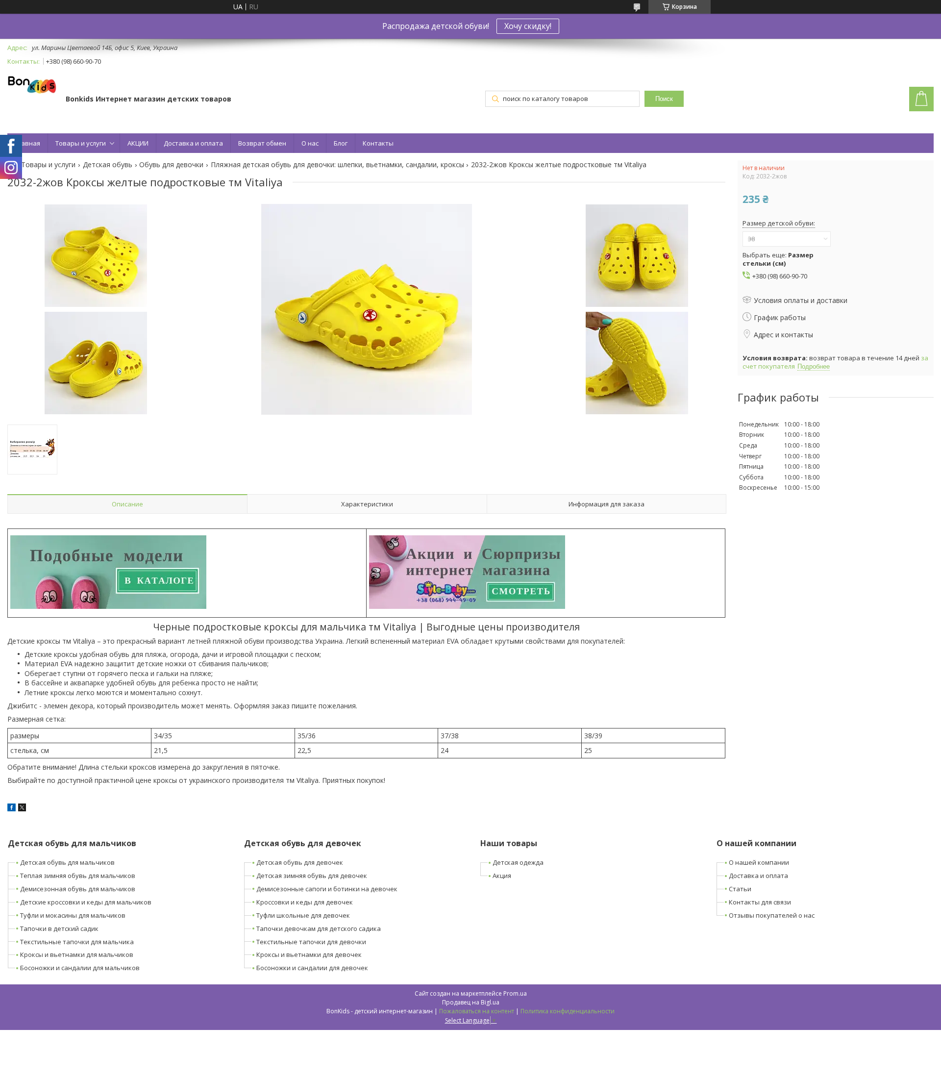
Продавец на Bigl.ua (470, 1002)
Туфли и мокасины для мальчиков (72, 915)
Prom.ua (515, 993)
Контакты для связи (760, 902)
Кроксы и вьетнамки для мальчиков (76, 954)
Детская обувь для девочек (299, 862)
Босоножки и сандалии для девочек (312, 967)
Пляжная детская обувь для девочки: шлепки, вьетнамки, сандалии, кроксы (337, 164)
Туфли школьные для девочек (303, 915)
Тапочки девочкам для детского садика (318, 928)
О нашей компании (759, 862)
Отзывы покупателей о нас (772, 915)
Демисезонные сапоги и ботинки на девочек (326, 888)
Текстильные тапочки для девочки (311, 941)
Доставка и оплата (193, 143)
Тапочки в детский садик (59, 928)
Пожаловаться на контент (476, 1011)
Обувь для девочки (171, 164)
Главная (27, 143)
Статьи (740, 888)
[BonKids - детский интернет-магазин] (31, 85)
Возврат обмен (262, 143)
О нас (310, 143)
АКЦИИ (138, 143)
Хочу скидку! (527, 26)
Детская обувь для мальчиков (67, 862)
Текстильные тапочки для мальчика (77, 941)
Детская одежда (518, 862)
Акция (502, 875)
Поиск (664, 98)
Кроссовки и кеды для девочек (304, 902)
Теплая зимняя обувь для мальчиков (77, 875)
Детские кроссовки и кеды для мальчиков (85, 902)
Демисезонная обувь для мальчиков (77, 888)
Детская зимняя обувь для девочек (311, 875)
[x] (22, 808)
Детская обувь (107, 164)
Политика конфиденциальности (567, 1011)
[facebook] (11, 808)
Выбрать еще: (778, 259)
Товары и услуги (80, 143)
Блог (340, 143)
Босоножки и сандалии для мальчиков (80, 967)
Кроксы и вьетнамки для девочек (309, 954)
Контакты (378, 143)
